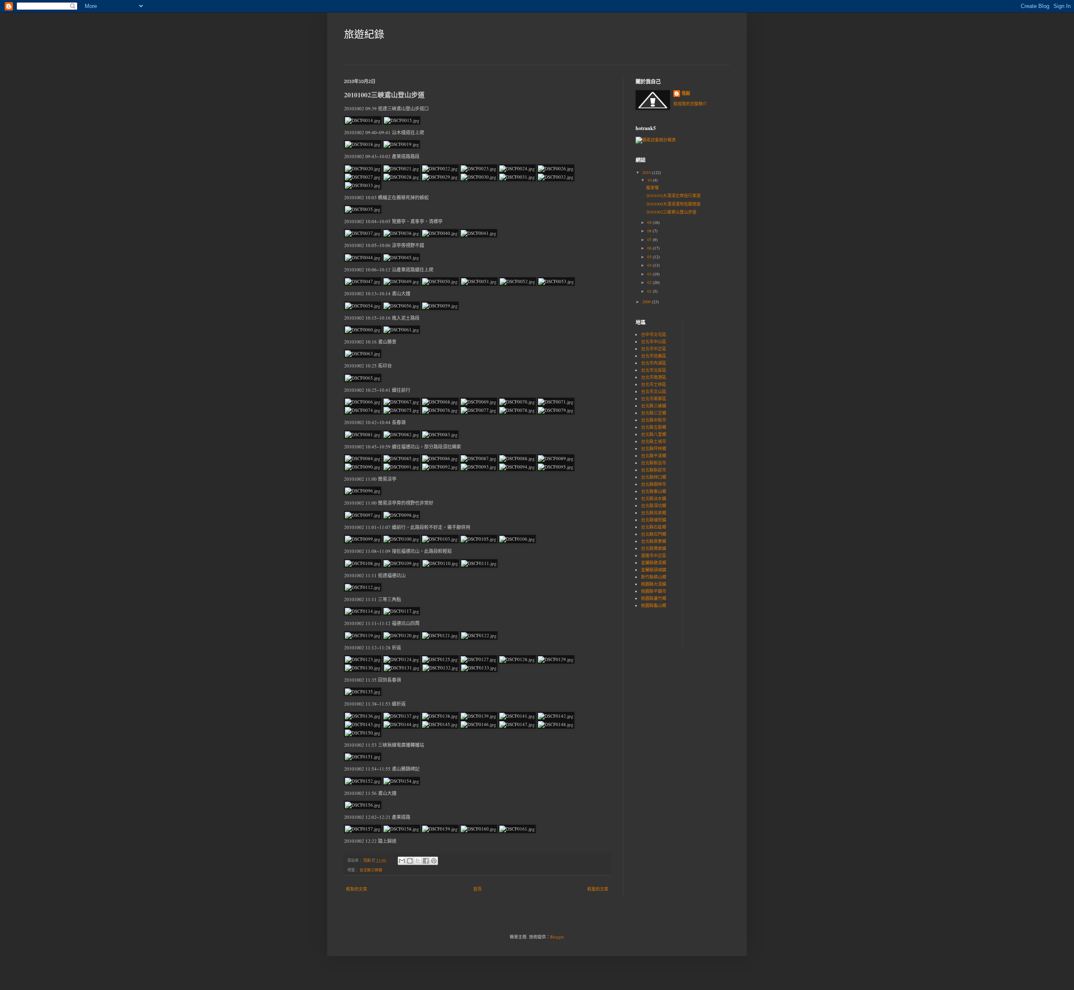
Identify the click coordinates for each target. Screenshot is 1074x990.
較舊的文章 (597, 889)
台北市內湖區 (653, 363)
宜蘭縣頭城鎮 (653, 570)
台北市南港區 (653, 377)
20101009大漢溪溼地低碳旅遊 (673, 204)
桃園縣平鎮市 (653, 591)
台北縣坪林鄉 (653, 448)
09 (650, 222)
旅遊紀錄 (364, 34)
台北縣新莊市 (653, 470)
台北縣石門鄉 (653, 534)
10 (650, 180)
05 (650, 257)
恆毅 (686, 93)
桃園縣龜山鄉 (653, 605)
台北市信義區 (653, 356)
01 (650, 291)
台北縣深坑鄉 (653, 505)
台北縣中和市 (653, 420)
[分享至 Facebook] (426, 861)
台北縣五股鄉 (653, 427)
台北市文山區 (653, 391)
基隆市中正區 (653, 555)
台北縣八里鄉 (653, 434)
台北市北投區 (653, 370)
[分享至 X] (418, 861)
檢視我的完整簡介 (690, 104)
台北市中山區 (653, 341)
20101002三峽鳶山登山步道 (671, 212)
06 (650, 248)
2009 (647, 302)
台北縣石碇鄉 (653, 527)
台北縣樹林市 (653, 484)
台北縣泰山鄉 (653, 491)
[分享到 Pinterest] (434, 861)
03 (650, 274)
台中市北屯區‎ (653, 334)
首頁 (477, 889)
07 (650, 239)
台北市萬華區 (653, 398)
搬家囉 (652, 187)
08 (650, 231)
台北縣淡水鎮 (653, 498)
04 (650, 265)
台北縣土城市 (653, 441)
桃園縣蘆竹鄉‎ (653, 598)
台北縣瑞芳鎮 (653, 520)
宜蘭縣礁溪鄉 (653, 562)
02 (650, 282)
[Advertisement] (714, 368)
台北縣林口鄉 (653, 477)
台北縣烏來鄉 (653, 513)
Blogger (556, 937)
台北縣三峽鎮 (371, 870)
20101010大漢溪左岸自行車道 (673, 195)
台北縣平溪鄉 (653, 456)
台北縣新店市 (653, 463)
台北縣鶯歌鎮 (653, 548)
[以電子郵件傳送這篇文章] (402, 861)
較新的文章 (356, 889)
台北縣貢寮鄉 (653, 541)
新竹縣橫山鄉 (653, 577)
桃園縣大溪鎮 (653, 584)
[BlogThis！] (410, 861)
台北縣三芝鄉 (653, 413)
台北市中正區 (653, 349)
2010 (647, 172)
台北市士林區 (653, 384)
